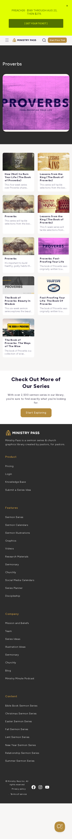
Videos (9, 548)
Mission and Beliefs (17, 623)
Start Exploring (36, 412)
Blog (8, 670)
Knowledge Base (15, 481)
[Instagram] (40, 787)
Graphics (10, 540)
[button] (7, 40)
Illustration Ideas (15, 646)
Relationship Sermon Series (22, 753)
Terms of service (19, 794)
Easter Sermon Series (18, 721)
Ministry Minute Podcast (19, 678)
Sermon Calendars (16, 525)
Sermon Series (14, 517)
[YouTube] (47, 787)
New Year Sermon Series (20, 745)
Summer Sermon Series (20, 760)
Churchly (10, 572)
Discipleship (12, 595)
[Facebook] (33, 787)
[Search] (44, 40)
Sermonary (12, 564)
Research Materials (16, 556)
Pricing (9, 466)
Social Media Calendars (19, 580)
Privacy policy (19, 789)
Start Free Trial (57, 40)
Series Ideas (12, 639)
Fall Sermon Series (16, 729)
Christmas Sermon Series (21, 713)
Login (8, 474)
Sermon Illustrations (17, 532)
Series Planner (14, 588)
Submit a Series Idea (18, 489)
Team (8, 631)
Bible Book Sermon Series (21, 705)
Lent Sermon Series (17, 737)
